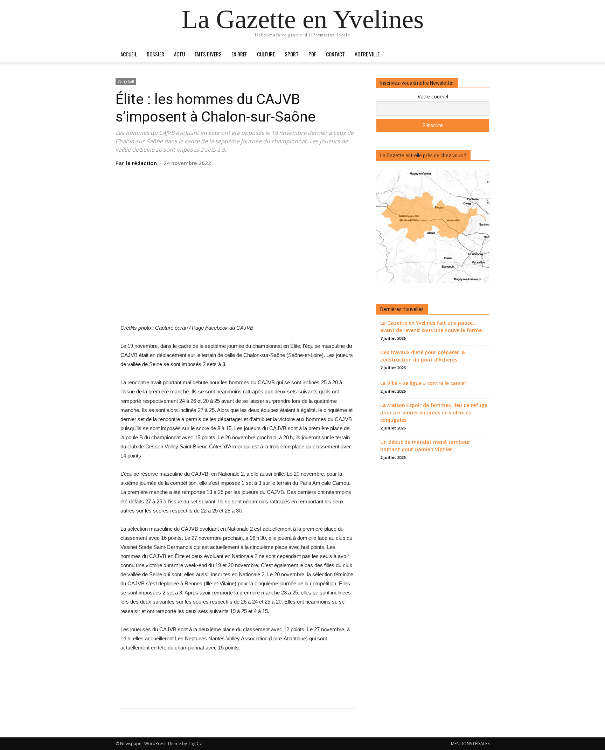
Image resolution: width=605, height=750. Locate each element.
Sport (292, 54)
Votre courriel (433, 96)
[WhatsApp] (253, 177)
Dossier (155, 54)
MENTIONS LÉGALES (470, 743)
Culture (266, 54)
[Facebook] (205, 177)
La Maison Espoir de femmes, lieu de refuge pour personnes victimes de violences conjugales (433, 412)
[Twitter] (221, 177)
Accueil (128, 54)
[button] (481, 54)
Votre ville (367, 54)
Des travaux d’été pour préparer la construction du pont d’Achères (422, 356)
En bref (239, 54)
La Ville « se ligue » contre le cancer (423, 383)
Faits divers (208, 54)
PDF (312, 54)
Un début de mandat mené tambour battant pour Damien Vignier (425, 446)
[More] (269, 177)
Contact (335, 54)
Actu (179, 54)
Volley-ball (126, 81)
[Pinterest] (237, 177)
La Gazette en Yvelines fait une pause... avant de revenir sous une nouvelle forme (431, 326)
